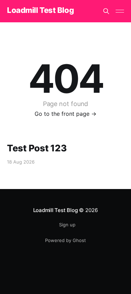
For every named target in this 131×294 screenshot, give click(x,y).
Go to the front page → (65, 113)
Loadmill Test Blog (40, 10)
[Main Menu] (120, 11)
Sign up (67, 224)
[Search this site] (106, 11)
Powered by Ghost (65, 240)
